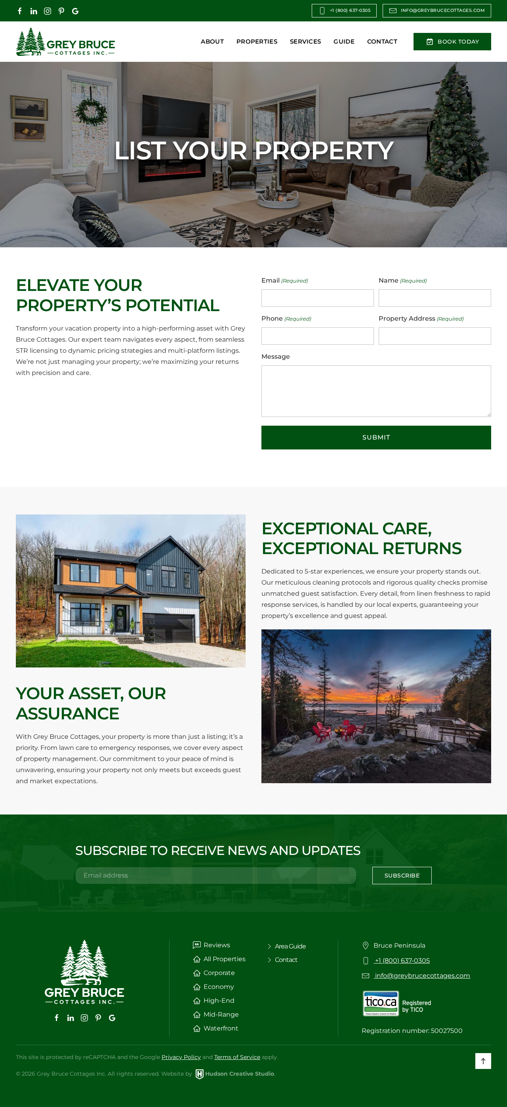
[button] (483, 1061)
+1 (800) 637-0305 (350, 10)
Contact (382, 41)
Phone (286, 318)
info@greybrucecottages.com (443, 10)
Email (284, 280)
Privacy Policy (181, 1057)
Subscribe (402, 875)
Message (275, 356)
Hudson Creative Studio (239, 1073)
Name (403, 280)
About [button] (212, 41)
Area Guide (290, 946)
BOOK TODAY (458, 41)
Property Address (421, 318)
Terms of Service (237, 1057)
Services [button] (305, 41)
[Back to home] (65, 41)
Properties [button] (256, 41)
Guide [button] (344, 41)
